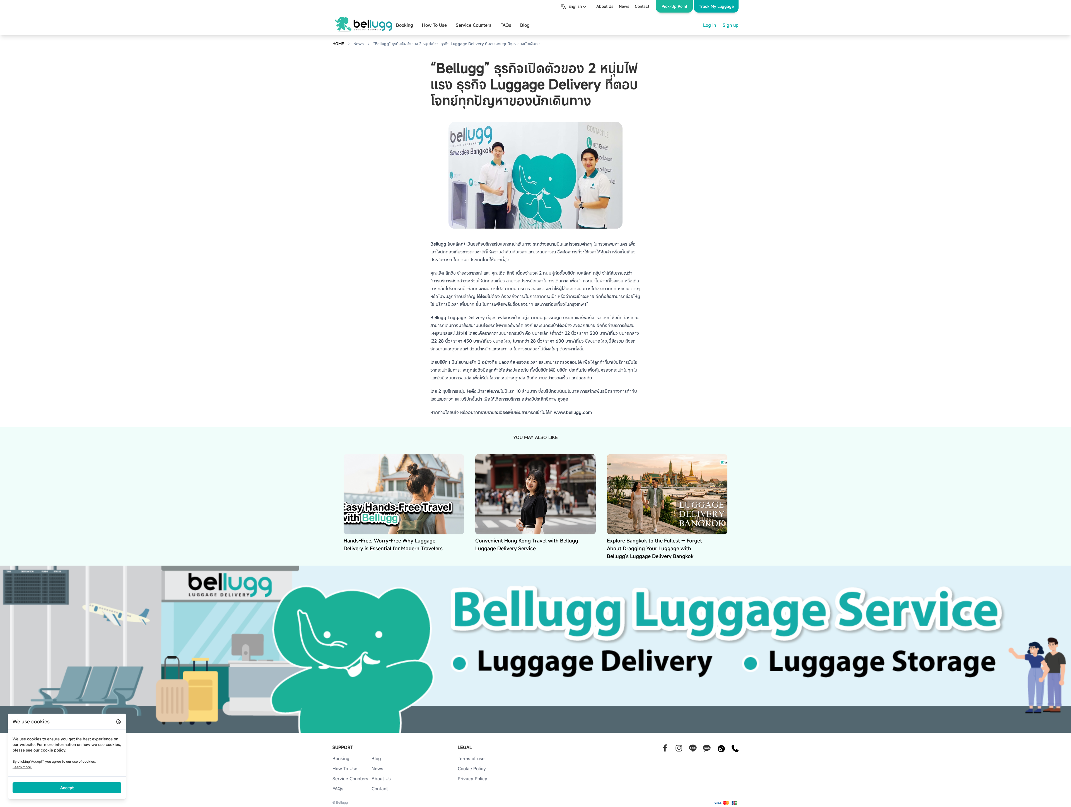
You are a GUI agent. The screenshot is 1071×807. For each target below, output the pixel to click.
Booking (404, 25)
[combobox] (574, 6)
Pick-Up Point (674, 6)
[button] (716, 6)
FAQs (505, 25)
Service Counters (473, 25)
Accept (67, 787)
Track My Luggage (716, 6)
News (358, 43)
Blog (525, 25)
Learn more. (22, 767)
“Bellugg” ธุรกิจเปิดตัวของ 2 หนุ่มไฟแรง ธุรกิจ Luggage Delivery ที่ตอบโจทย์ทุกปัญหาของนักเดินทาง (457, 43)
